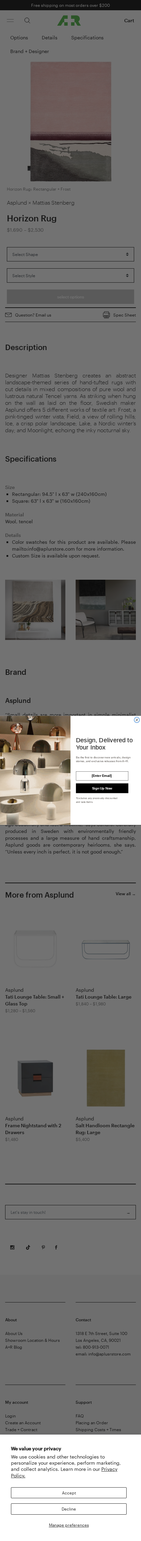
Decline (69, 1508)
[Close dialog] (137, 720)
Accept (69, 1492)
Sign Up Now (102, 788)
